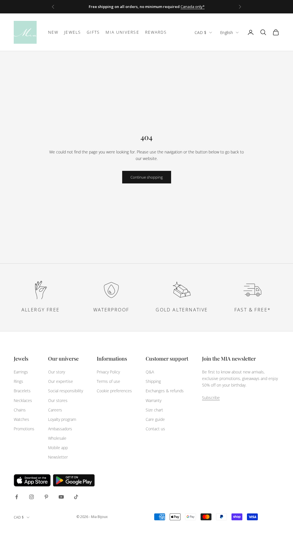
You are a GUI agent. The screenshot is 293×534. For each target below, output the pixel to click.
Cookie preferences (114, 390)
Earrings (21, 372)
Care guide (155, 419)
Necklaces (23, 400)
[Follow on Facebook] (16, 497)
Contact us (155, 428)
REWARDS (156, 32)
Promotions (24, 428)
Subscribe (211, 397)
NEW (53, 32)
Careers (55, 410)
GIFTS (93, 32)
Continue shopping (146, 177)
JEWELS (72, 32)
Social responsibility (65, 390)
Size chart (154, 410)
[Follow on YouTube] (61, 497)
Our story (56, 372)
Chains (20, 410)
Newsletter (58, 457)
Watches (21, 419)
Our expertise (60, 381)
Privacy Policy (108, 372)
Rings (18, 381)
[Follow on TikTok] (76, 497)
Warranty (153, 400)
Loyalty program (62, 419)
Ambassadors (60, 428)
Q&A (150, 372)
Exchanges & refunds (165, 390)
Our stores (58, 400)
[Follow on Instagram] (31, 497)
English (226, 32)
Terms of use (108, 381)
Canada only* (193, 6)
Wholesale (57, 438)
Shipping (153, 381)
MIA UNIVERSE (122, 32)
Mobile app (58, 447)
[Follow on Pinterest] (46, 497)
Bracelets (22, 390)
